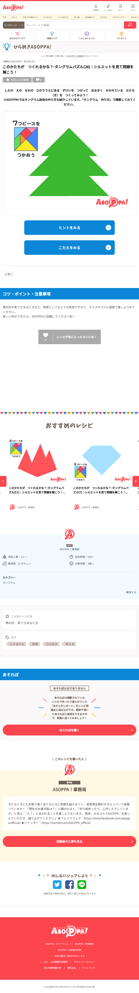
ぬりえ (14, 17)
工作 (4, 17)
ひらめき (52, 644)
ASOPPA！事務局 (69, 789)
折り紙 (77, 17)
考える (70, 644)
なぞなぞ (103, 17)
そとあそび (47, 17)
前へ (9, 274)
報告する (131, 592)
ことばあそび (63, 17)
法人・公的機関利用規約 (56, 962)
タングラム (9, 582)
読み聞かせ (89, 17)
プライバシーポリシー (84, 962)
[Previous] (3, 481)
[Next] (135, 481)
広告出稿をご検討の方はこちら (69, 956)
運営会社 (71, 968)
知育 (35, 644)
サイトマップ (88, 968)
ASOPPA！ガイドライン (57, 944)
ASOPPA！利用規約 (76, 56)
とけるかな (17, 644)
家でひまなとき (28, 623)
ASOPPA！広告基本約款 (69, 950)
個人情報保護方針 (52, 968)
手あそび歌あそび (30, 17)
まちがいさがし (119, 17)
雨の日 (9, 623)
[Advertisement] (69, 375)
